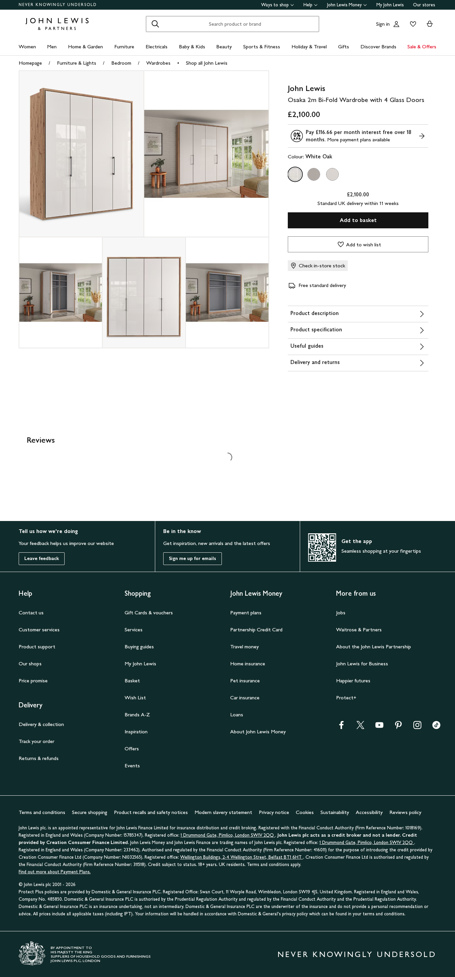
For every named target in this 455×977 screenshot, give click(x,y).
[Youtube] (379, 727)
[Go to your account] (396, 24)
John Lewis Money (344, 5)
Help (307, 5)
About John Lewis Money (258, 731)
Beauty (224, 46)
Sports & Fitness (261, 46)
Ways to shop (275, 5)
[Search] (155, 24)
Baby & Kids (192, 46)
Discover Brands (378, 46)
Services (134, 629)
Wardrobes (158, 63)
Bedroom (121, 63)
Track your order (36, 741)
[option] (295, 174)
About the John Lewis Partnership (373, 646)
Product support (37, 646)
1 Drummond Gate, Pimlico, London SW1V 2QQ (228, 835)
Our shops (30, 663)
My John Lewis (390, 5)
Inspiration (136, 731)
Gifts (343, 46)
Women (27, 46)
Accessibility (369, 812)
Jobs (340, 612)
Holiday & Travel (309, 46)
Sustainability (334, 812)
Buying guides (139, 646)
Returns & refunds (39, 758)
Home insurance (247, 663)
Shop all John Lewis (207, 63)
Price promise (33, 680)
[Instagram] (417, 727)
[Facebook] (341, 727)
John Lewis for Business (362, 663)
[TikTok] (436, 727)
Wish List (135, 697)
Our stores (424, 5)
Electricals (157, 46)
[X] (360, 727)
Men (52, 46)
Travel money (244, 646)
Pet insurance (245, 680)
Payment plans (245, 612)
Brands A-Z (137, 714)
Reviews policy (405, 812)
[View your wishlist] (411, 24)
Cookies (305, 812)
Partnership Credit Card (256, 629)
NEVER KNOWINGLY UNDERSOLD (58, 4)
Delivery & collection (41, 724)
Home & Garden (85, 46)
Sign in (383, 24)
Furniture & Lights (76, 63)
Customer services (39, 629)
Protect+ (346, 697)
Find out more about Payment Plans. (55, 872)
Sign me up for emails (192, 558)
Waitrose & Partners (359, 629)
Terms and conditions (42, 812)
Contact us (31, 612)
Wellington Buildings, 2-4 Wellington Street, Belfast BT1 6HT (241, 857)
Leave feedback (41, 558)
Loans (236, 714)
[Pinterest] (398, 727)
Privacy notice (274, 812)
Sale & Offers (421, 46)
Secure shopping (89, 812)
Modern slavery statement (223, 812)
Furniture (124, 46)
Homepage (30, 63)
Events (132, 765)
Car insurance (244, 697)
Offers (132, 748)
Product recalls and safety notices (151, 812)
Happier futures (353, 680)
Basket (132, 680)
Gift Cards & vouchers (149, 612)
